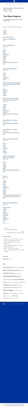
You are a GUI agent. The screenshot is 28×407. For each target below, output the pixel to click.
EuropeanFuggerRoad (10, 282)
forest (11, 285)
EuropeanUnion (17, 282)
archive (20, 273)
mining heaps (10, 293)
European (4, 143)
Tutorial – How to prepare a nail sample (10, 99)
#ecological (5, 33)
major (16, 290)
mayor (19, 290)
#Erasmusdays (18, 267)
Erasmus (4, 53)
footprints (6, 285)
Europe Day (22, 282)
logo (14, 290)
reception (4, 295)
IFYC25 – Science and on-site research (11, 248)
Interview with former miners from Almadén (11, 84)
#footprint (22, 267)
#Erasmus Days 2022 (7, 207)
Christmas (5, 180)
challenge (4, 212)
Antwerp (4, 57)
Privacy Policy (10, 405)
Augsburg (5, 56)
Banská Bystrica (6, 54)
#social (4, 59)
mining (4, 88)
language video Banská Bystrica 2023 (10, 68)
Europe (4, 51)
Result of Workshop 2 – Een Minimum (10, 120)
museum (14, 293)
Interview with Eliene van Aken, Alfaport (10, 138)
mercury (21, 290)
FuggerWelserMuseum (8, 287)
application (16, 273)
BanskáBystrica (15, 276)
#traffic (4, 145)
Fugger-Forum (15, 285)
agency (22, 270)
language (4, 73)
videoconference (7, 298)
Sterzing (4, 49)
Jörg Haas (10, 11)
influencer (5, 210)
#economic (13, 267)
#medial (4, 60)
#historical (5, 95)
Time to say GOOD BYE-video (9, 45)
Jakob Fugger (5, 90)
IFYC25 (16, 287)
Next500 (17, 293)
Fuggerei (21, 285)
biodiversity (5, 279)
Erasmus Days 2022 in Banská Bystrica (10, 202)
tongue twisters (5, 213)
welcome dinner (13, 298)
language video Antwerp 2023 (8, 157)
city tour (10, 279)
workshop (5, 30)
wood (17, 298)
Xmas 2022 (5, 176)
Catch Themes (21, 405)
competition (14, 279)
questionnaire (21, 293)
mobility (4, 74)
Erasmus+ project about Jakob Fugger (15, 404)
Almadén (4, 32)
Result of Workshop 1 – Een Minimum (10, 129)
